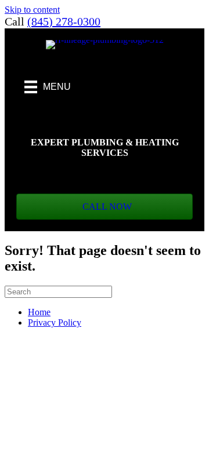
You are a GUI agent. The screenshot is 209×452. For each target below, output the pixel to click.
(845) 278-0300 (63, 21)
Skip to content (32, 9)
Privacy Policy (54, 322)
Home (39, 312)
